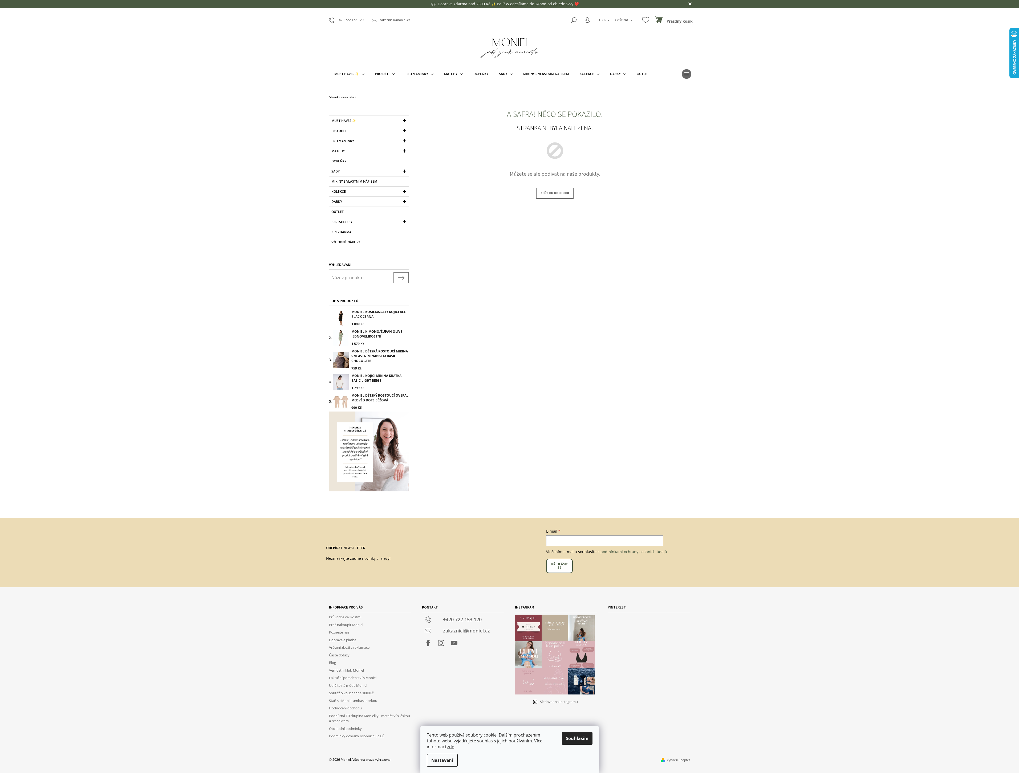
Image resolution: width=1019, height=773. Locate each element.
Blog (332, 662)
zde (450, 747)
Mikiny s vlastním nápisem (354, 181)
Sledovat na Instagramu (559, 701)
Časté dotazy (339, 655)
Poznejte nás (339, 632)
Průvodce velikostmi (345, 617)
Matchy (338, 151)
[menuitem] (349, 74)
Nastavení (442, 760)
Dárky (336, 201)
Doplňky (338, 161)
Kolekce (338, 191)
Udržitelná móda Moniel (348, 685)
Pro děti (338, 131)
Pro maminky (342, 141)
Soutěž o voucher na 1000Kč (351, 692)
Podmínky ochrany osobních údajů (356, 736)
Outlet (337, 211)
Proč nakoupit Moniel (346, 624)
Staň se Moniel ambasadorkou (353, 700)
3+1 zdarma (341, 232)
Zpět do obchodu (555, 193)
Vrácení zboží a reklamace (349, 647)
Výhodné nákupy (345, 242)
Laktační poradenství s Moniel (352, 677)
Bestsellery (341, 222)
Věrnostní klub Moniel (346, 670)
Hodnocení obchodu (345, 708)
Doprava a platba (342, 640)
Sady (335, 171)
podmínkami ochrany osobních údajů (633, 551)
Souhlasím (577, 738)
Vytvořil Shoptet (678, 760)
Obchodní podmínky (345, 728)
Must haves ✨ (343, 120)
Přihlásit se (559, 566)
